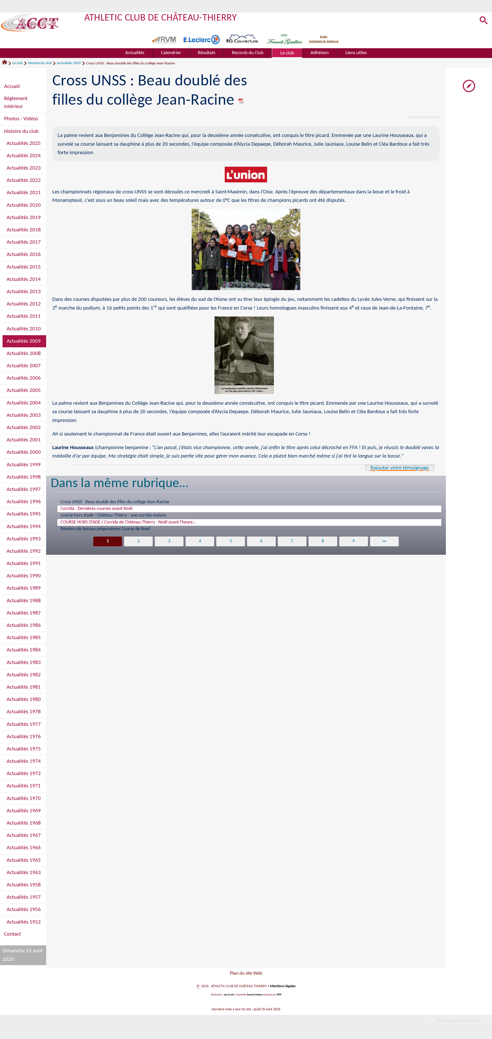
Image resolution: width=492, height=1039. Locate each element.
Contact (12, 934)
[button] (483, 20)
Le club (17, 63)
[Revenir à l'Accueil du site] (7, 63)
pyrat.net (229, 994)
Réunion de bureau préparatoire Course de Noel (105, 529)
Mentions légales (283, 986)
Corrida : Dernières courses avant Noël (96, 509)
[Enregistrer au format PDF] (241, 101)
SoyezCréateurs (255, 994)
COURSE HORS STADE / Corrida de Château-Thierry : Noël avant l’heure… (128, 522)
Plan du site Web (246, 973)
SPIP (279, 994)
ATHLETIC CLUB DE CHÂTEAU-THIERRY (160, 18)
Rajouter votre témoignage (400, 468)
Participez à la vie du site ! (460, 1021)
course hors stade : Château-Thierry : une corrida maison (113, 515)
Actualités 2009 (69, 63)
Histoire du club (40, 63)
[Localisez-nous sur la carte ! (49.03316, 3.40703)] (469, 85)
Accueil (12, 86)
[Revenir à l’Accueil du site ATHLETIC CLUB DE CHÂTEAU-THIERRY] (29, 22)
